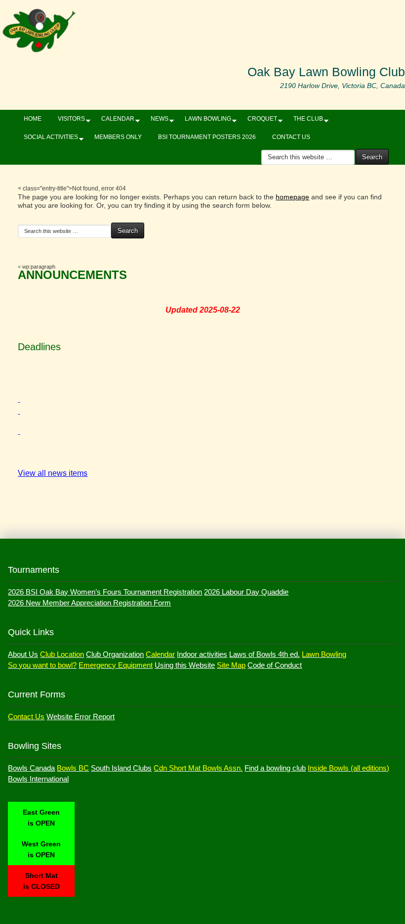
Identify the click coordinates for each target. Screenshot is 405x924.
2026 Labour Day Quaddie (246, 592)
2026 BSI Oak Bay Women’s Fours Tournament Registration (105, 592)
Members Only (118, 137)
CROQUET (258, 120)
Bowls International (38, 779)
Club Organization (115, 654)
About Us (23, 654)
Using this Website (185, 665)
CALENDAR (114, 120)
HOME (32, 118)
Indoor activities (202, 654)
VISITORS (67, 120)
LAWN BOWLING (204, 120)
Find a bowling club (275, 768)
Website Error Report (80, 716)
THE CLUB (304, 120)
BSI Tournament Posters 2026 (207, 137)
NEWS (155, 120)
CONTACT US (291, 137)
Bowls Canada (31, 768)
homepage (292, 197)
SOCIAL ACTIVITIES (47, 139)
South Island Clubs (121, 768)
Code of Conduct (274, 665)
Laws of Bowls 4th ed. (264, 654)
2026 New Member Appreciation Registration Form (89, 603)
